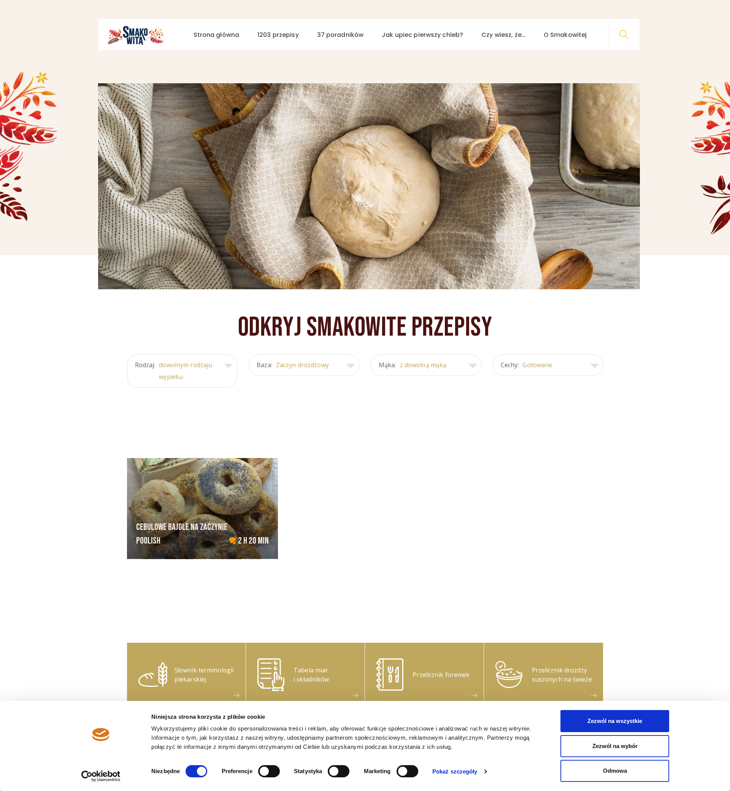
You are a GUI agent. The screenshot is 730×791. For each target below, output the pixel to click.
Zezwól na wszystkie (614, 721)
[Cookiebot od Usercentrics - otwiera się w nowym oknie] (101, 776)
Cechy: (526, 365)
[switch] (269, 771)
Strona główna (217, 34)
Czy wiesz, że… (503, 34)
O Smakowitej (565, 34)
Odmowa (615, 770)
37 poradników (340, 34)
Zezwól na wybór (615, 746)
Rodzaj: (174, 371)
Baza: (293, 365)
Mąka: (412, 365)
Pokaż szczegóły (455, 771)
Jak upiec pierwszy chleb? (422, 34)
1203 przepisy (278, 34)
